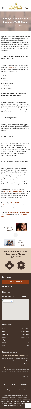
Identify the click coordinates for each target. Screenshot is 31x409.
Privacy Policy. (25, 401)
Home (3, 384)
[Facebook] (3, 286)
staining (11, 67)
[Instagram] (8, 286)
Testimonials (23, 384)
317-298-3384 (15, 203)
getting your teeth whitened (12, 191)
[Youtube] (5, 286)
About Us (12, 384)
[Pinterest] (11, 286)
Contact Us (22, 390)
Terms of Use (14, 401)
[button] (2, 8)
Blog (8, 390)
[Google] (14, 286)
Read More (25, 363)
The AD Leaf (23, 405)
